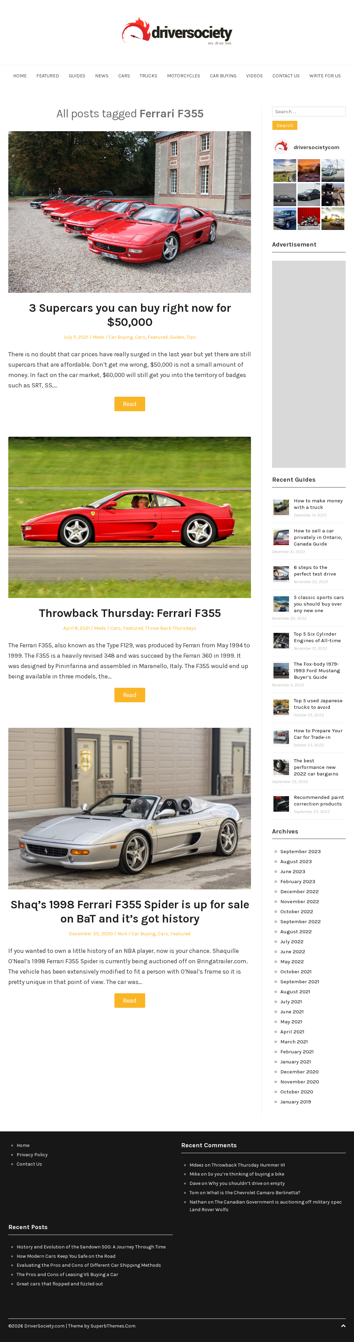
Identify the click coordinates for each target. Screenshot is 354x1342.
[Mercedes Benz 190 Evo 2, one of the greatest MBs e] (284, 194)
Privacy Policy (32, 1155)
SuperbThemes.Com (113, 1326)
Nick (122, 934)
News (102, 76)
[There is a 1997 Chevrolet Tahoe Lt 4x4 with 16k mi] (284, 218)
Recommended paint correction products (319, 800)
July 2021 (291, 1001)
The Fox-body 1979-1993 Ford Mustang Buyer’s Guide (317, 670)
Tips (191, 337)
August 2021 (295, 991)
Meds (98, 337)
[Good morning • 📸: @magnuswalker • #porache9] (309, 170)
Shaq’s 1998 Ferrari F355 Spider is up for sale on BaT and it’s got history (129, 912)
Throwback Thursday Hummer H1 (248, 1165)
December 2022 (299, 891)
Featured (47, 76)
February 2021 (297, 1052)
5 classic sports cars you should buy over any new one (319, 604)
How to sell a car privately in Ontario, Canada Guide (318, 537)
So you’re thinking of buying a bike (246, 1174)
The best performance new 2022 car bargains (316, 767)
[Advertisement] (309, 364)
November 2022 (299, 901)
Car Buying (223, 76)
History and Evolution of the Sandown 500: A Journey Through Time (91, 1247)
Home (20, 76)
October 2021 (296, 971)
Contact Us (286, 76)
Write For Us (325, 76)
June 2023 (292, 871)
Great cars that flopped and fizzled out (60, 1284)
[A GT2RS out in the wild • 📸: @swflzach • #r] (333, 170)
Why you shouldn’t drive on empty (246, 1183)
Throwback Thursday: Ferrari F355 (130, 613)
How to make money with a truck (318, 504)
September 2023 (300, 851)
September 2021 (299, 981)
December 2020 (299, 1072)
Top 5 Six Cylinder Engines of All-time (317, 637)
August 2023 (296, 861)
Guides (77, 76)
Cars (124, 76)
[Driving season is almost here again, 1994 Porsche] (333, 218)
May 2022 (292, 961)
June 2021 (292, 1011)
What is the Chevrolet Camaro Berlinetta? (253, 1193)
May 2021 (291, 1021)
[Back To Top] (343, 1326)
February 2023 (297, 881)
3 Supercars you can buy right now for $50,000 (130, 315)
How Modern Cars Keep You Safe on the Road (66, 1256)
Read (130, 404)
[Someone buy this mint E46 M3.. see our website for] (309, 194)
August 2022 (296, 931)
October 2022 (296, 911)
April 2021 (292, 1032)
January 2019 (295, 1102)
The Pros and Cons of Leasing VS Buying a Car (67, 1274)
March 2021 (294, 1042)
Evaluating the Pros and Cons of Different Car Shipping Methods (89, 1265)
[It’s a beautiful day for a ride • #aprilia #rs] (309, 218)
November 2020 (299, 1082)
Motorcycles (183, 76)
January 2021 (295, 1062)
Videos (254, 76)
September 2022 (300, 921)
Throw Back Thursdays (170, 628)
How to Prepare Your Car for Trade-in (318, 733)
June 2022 (292, 951)
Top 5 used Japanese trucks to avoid (318, 703)
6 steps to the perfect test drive (315, 570)
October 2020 (296, 1092)
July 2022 (292, 941)
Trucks (148, 76)
